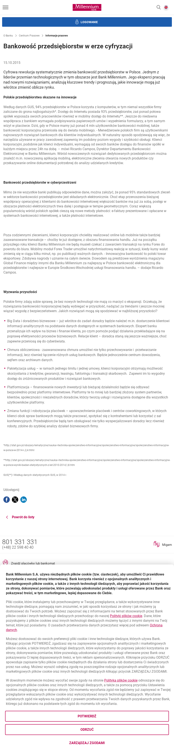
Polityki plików (126, 616)
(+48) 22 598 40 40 (18, 547)
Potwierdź (87, 716)
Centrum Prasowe (29, 35)
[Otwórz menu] (5, 7)
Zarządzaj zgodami (104, 744)
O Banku (8, 35)
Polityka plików (121, 680)
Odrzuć (87, 730)
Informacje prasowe (56, 35)
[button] (158, 7)
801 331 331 (20, 542)
